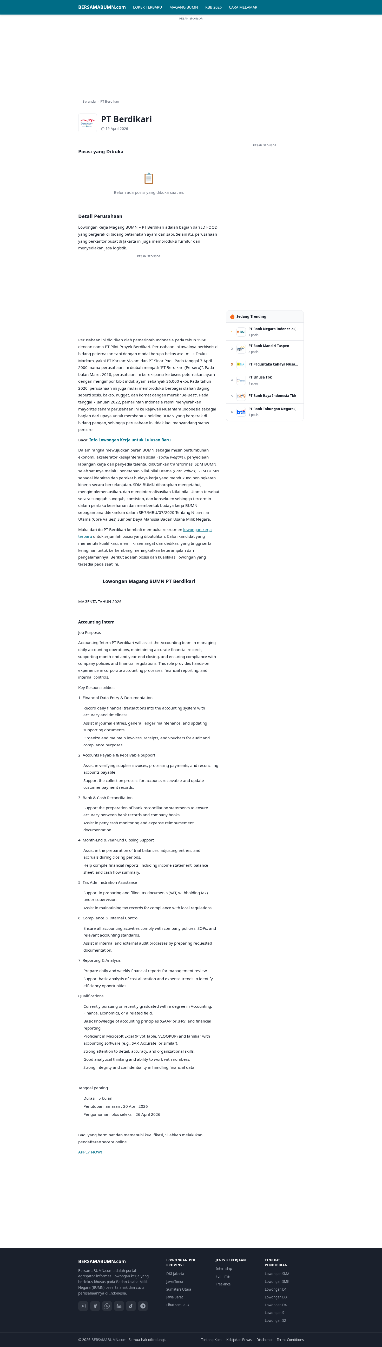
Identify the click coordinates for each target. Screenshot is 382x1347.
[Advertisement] (191, 57)
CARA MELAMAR (243, 7)
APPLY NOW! (90, 1151)
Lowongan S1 (275, 1312)
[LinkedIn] (119, 1306)
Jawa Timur (174, 1281)
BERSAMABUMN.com (102, 7)
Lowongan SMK (277, 1281)
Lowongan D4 (276, 1305)
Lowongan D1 (276, 1289)
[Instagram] (83, 1306)
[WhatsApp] (107, 1306)
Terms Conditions (290, 1339)
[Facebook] (95, 1306)
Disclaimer (264, 1339)
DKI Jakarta (175, 1273)
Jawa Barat (174, 1297)
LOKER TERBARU (147, 7)
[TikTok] (131, 1306)
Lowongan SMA (277, 1273)
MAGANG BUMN (183, 7)
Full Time (222, 1276)
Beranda (89, 101)
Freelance (223, 1284)
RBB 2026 (213, 7)
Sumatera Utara (178, 1289)
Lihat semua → (177, 1305)
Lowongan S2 (275, 1320)
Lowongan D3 (276, 1297)
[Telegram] (143, 1306)
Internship (224, 1268)
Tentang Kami (211, 1339)
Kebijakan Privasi (239, 1339)
